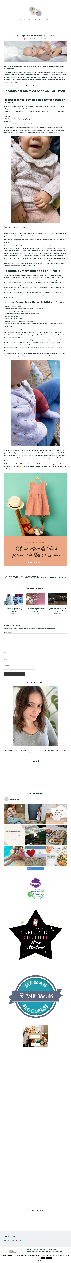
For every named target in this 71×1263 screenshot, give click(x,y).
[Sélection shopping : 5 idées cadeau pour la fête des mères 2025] (35, 599)
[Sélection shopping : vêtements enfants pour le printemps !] (13, 599)
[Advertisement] (17, 775)
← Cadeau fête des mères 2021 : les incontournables (21, 576)
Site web (6, 665)
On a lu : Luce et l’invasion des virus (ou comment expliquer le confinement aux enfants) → (36, 578)
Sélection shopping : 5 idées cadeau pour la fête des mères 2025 (35, 609)
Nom (6, 652)
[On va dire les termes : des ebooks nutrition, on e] (56, 814)
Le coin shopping (35, 33)
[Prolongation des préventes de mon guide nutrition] (56, 856)
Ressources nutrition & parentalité (39, 25)
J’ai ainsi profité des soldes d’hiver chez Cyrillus (29, 285)
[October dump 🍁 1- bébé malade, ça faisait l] (14, 814)
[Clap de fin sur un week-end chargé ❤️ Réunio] (14, 856)
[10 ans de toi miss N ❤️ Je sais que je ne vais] (35, 835)
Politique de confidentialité (44, 1237)
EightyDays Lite (49, 1251)
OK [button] (43, 1258)
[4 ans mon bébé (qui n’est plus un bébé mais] (56, 835)
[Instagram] (12, 1240)
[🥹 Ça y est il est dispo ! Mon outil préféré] (14, 835)
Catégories (56, 25)
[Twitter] (8, 1240)
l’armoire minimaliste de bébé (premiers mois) (25, 86)
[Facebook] (4, 1240)
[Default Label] (16, 1240)
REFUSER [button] (49, 1258)
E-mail (6, 659)
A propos (13, 25)
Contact (22, 25)
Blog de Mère (32, 38)
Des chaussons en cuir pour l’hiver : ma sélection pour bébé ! (57, 609)
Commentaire (8, 632)
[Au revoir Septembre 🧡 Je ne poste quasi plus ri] (35, 814)
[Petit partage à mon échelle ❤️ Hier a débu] (35, 856)
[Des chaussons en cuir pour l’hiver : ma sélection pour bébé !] (57, 599)
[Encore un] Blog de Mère (39, 1249)
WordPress (38, 1251)
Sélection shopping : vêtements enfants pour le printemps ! (13, 609)
